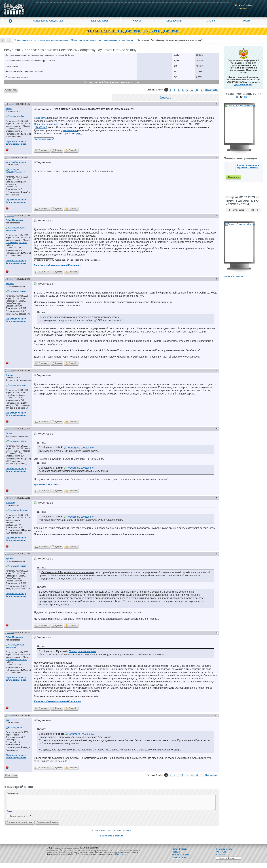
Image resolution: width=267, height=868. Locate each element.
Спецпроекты (174, 20)
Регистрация (243, 8)
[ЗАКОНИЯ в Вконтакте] (237, 97)
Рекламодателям (224, 849)
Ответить (11, 89)
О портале (221, 852)
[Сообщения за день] (8, 40)
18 (26, 408)
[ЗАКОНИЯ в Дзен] (241, 97)
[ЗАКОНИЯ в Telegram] (245, 97)
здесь (79, 133)
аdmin (9, 108)
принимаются (69, 130)
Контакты (220, 855)
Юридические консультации (48, 20)
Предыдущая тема (102, 830)
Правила (176, 852)
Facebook (40, 265)
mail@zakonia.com (120, 854)
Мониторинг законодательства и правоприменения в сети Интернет (102, 40)
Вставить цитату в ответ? (20, 816)
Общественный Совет (46, 124)
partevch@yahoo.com (16, 162)
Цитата (58, 150)
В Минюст (44, 150)
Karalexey (10, 502)
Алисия (9, 375)
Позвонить (233, 177)
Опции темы (165, 97)
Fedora (9, 433)
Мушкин (10, 283)
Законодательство (180, 855)
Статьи (211, 20)
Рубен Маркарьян (14, 220)
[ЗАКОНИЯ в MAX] (250, 97)
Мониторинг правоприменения (54, 40)
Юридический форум (26, 40)
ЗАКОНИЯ (41, 127)
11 (192, 89)
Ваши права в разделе (111, 835)
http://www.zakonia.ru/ (44, 139)
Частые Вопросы (179, 849)
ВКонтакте (73, 265)
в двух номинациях (247, 83)
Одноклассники (56, 265)
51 (197, 89)
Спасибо (73, 150)
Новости (137, 20)
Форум (246, 20)
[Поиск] (2, 40)
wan (7, 720)
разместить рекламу (233, 276)
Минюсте (41, 118)
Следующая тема (121, 830)
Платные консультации (16, 242)
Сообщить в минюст (181, 858)
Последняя (211, 89)
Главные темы (99, 20)
